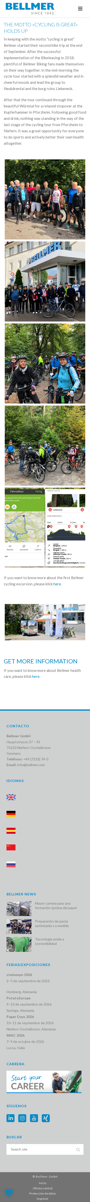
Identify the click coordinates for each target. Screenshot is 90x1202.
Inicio (42, 1183)
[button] (9, 1193)
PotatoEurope (18, 998)
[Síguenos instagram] (22, 1118)
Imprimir (42, 1199)
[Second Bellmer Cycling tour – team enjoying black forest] (45, 364)
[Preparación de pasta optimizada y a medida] (19, 926)
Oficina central (42, 1188)
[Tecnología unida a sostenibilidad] (19, 944)
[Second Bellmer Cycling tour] (45, 446)
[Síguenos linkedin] (10, 1118)
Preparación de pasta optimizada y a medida (52, 923)
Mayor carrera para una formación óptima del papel (56, 905)
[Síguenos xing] (46, 1118)
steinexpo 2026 (19, 974)
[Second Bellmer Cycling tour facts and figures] (45, 528)
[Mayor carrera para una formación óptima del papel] (19, 908)
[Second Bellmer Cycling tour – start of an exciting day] (45, 281)
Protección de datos (42, 1193)
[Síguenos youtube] (34, 1118)
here (57, 584)
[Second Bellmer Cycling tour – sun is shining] (45, 199)
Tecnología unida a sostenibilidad (49, 941)
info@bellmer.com (31, 765)
